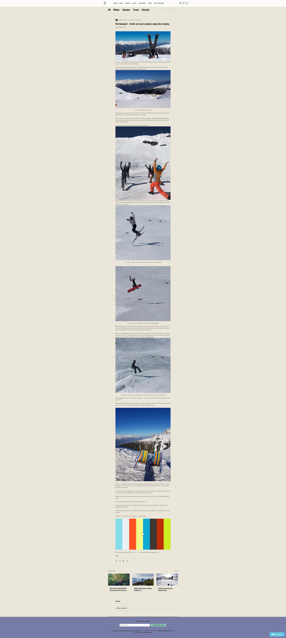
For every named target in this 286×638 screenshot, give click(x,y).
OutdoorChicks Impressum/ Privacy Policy (126, 630)
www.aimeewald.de (146, 632)
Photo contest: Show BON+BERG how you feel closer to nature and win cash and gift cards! (118, 589)
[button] (121, 3)
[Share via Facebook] (116, 561)
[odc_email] (180, 3)
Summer (126, 9)
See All (176, 570)
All (109, 9)
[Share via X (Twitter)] (120, 561)
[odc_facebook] (184, 3)
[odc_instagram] (187, 3)
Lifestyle (145, 9)
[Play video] (143, 534)
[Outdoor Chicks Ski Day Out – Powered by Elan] (167, 580)
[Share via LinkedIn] (123, 561)
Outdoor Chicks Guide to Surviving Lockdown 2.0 (143, 589)
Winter (116, 9)
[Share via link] (127, 561)
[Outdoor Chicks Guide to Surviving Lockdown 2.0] (143, 580)
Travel (136, 9)
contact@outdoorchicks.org (166, 630)
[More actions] (170, 20)
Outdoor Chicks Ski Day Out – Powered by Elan (165, 589)
